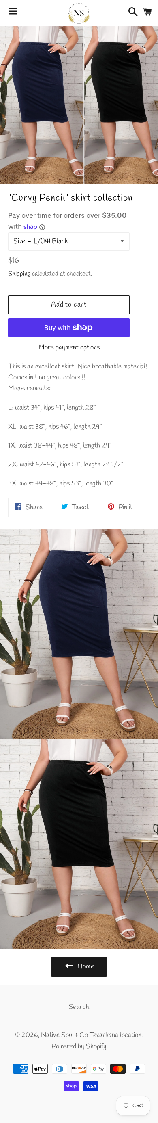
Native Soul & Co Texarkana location (91, 1035)
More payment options (69, 347)
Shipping (19, 274)
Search (79, 1007)
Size (19, 241)
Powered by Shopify (79, 1046)
